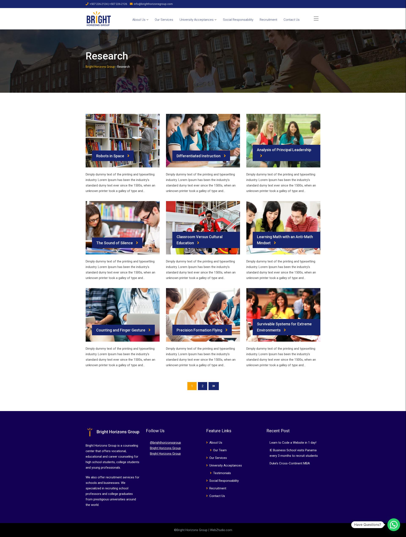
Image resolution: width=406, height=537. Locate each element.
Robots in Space (110, 156)
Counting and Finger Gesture (120, 330)
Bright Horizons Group (165, 448)
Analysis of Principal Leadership (284, 150)
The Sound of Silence (114, 243)
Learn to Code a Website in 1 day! (293, 443)
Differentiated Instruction (199, 156)
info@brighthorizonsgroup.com (153, 4)
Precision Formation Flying (199, 330)
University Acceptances (197, 20)
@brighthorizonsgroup (165, 443)
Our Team (220, 450)
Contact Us (292, 20)
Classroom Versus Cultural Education (199, 240)
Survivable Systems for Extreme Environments (284, 327)
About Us (138, 20)
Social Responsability (238, 20)
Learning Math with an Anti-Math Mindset (285, 240)
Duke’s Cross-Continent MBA (290, 463)
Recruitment (268, 20)
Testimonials (222, 473)
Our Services (164, 20)
